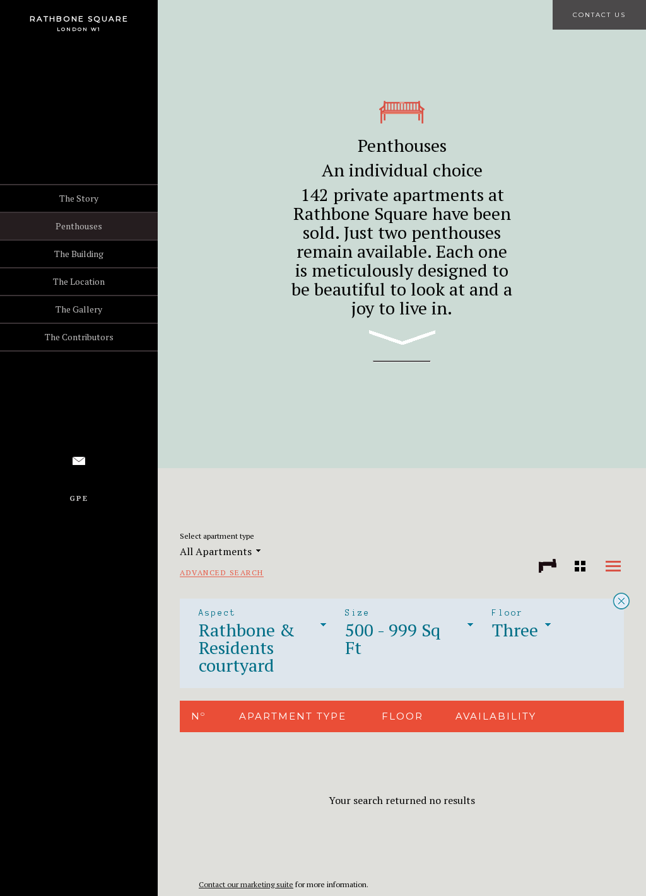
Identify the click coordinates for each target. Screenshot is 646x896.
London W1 (79, 29)
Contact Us (599, 15)
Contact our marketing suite (246, 884)
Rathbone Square (79, 18)
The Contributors (79, 337)
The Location (79, 281)
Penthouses (79, 226)
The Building (78, 254)
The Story (78, 198)
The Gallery (79, 309)
